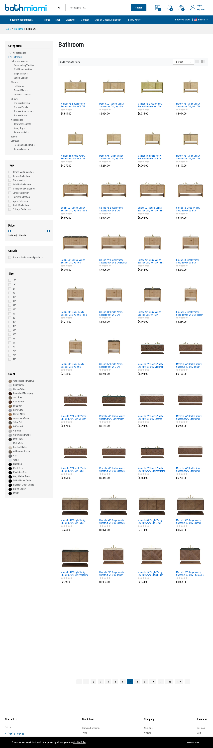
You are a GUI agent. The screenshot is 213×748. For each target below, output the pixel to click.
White (16, 459)
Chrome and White (22, 435)
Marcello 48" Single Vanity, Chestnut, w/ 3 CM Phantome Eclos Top (74, 574)
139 (179, 681)
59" (14, 330)
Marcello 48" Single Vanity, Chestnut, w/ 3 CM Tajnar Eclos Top (150, 522)
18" (14, 284)
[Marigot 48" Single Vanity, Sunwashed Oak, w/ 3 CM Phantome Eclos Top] (190, 138)
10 (152, 681)
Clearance (71, 19)
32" (14, 305)
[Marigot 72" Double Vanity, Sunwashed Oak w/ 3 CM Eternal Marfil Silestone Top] (152, 86)
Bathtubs (15, 140)
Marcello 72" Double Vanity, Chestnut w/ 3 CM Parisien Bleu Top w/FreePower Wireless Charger (112, 417)
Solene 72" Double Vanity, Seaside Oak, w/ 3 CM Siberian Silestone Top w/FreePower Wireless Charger (111, 209)
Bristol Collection (21, 205)
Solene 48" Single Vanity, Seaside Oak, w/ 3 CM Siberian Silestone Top (111, 313)
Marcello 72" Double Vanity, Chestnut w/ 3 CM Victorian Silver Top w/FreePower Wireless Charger (150, 365)
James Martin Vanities (23, 172)
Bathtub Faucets (21, 149)
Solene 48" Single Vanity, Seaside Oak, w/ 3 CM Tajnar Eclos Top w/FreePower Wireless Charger (151, 261)
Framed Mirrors (21, 90)
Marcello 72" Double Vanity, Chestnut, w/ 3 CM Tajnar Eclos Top (74, 469)
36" (14, 309)
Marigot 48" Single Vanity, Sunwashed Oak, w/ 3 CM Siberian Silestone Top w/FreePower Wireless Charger (73, 157)
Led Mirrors (19, 86)
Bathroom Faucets (22, 124)
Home (47, 19)
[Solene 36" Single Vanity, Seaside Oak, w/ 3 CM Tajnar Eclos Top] (190, 294)
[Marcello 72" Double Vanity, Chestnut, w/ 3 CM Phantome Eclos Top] (152, 450)
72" (14, 347)
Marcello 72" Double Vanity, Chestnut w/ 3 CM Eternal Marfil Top (189, 469)
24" (14, 288)
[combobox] (183, 62)
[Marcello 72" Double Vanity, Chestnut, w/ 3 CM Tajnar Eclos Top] (75, 450)
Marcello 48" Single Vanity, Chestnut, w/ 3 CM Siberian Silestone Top (189, 522)
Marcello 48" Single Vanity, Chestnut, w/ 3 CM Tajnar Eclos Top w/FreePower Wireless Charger (73, 522)
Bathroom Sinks (21, 132)
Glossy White (19, 389)
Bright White (18, 385)
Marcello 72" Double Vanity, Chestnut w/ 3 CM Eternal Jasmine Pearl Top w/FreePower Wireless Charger (189, 417)
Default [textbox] (179, 62)
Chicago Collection (22, 209)
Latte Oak (17, 405)
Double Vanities (21, 77)
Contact (85, 19)
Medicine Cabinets (22, 94)
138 (169, 681)
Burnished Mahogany (23, 393)
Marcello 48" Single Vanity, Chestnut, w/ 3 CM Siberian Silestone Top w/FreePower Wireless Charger (112, 522)
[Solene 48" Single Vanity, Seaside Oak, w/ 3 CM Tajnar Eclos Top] (75, 294)
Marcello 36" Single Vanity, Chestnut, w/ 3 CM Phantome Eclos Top (190, 574)
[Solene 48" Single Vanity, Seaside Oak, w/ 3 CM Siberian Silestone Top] (113, 294)
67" (14, 342)
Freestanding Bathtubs (24, 145)
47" (14, 322)
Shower (14, 99)
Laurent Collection (21, 197)
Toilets (14, 136)
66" (14, 338)
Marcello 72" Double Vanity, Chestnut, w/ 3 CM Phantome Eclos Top (151, 469)
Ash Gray (17, 397)
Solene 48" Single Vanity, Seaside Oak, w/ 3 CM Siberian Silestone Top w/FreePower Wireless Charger (188, 261)
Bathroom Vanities (19, 61)
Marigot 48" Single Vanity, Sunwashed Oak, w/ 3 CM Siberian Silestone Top (150, 157)
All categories (19, 53)
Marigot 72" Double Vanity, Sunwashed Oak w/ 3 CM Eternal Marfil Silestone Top (150, 105)
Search (138, 7)
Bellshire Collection (22, 184)
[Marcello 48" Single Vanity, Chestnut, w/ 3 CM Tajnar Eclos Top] (152, 502)
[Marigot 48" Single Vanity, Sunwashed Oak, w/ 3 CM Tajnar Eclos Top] (113, 138)
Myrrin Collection (20, 201)
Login (199, 5)
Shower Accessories (24, 111)
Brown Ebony (19, 489)
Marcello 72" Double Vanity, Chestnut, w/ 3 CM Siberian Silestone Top (112, 469)
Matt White (18, 443)
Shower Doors (20, 115)
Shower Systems (22, 103)
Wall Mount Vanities (23, 69)
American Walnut (21, 418)
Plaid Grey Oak (20, 472)
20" (14, 351)
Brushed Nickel (20, 447)
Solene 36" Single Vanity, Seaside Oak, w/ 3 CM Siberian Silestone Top (72, 365)
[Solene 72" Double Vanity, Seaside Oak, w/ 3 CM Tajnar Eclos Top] (152, 190)
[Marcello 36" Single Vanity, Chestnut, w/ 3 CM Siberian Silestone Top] (152, 554)
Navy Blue (17, 464)
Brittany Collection (21, 176)
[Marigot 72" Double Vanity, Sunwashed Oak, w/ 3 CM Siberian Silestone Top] (75, 86)
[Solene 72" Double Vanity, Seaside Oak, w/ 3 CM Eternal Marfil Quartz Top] (113, 242)
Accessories (17, 120)
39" (14, 313)
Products (18, 29)
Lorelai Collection (21, 192)
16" (14, 280)
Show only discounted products (28, 257)
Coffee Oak (18, 401)
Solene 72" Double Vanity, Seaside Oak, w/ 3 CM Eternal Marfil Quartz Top (113, 261)
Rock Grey (18, 468)
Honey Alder (19, 414)
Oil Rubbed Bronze (21, 451)
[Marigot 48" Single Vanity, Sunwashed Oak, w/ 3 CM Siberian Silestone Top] (152, 138)
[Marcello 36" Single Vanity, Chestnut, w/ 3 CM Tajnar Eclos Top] (113, 554)
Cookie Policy (79, 742)
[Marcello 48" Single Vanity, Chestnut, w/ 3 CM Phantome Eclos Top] (75, 554)
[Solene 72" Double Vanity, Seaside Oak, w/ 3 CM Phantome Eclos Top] (75, 242)
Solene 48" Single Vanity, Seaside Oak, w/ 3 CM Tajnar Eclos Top (74, 313)
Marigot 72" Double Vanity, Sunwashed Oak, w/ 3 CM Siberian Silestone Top (73, 105)
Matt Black (18, 439)
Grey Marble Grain (21, 476)
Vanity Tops (19, 128)
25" (14, 293)
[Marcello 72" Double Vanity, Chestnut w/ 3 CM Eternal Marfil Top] (190, 450)
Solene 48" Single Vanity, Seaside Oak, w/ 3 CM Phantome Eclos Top (149, 313)
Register (201, 9)
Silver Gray (18, 410)
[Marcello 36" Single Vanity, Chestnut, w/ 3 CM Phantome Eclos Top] (190, 554)
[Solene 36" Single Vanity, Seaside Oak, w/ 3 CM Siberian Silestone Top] (75, 346)
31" (14, 301)
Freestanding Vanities (24, 65)
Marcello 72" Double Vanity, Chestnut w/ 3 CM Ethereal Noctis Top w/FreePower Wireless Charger (150, 417)
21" (14, 355)
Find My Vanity (133, 19)
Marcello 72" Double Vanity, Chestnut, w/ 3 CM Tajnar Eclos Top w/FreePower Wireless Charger (189, 365)
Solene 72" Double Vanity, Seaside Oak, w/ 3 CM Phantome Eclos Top (73, 261)
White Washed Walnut (23, 380)
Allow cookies (193, 742)
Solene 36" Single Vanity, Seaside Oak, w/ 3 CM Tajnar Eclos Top (189, 313)
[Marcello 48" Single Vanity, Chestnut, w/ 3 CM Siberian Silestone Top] (190, 502)
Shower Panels (21, 107)
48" (14, 326)
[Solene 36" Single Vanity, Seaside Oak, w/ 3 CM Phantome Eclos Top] (113, 346)
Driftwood (18, 426)
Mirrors (14, 82)
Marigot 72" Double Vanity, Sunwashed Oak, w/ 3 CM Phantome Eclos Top (111, 105)
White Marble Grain (22, 480)
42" (14, 359)
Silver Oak (17, 422)
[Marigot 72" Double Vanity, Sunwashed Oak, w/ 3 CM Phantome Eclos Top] (113, 86)
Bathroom (17, 57)
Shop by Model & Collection (108, 19)
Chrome (17, 430)
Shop (57, 19)
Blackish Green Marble (23, 484)
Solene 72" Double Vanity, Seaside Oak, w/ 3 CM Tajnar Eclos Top (151, 209)
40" (14, 317)
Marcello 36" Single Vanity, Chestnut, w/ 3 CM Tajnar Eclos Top (111, 574)
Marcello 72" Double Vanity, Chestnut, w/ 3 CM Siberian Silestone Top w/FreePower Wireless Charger (74, 417)
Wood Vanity (19, 180)
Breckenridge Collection (24, 188)
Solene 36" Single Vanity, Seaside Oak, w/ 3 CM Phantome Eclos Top (111, 365)
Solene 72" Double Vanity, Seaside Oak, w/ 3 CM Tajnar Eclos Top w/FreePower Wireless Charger (74, 209)
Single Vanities (21, 73)
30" (14, 297)
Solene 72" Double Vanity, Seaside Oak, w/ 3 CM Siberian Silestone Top (188, 209)
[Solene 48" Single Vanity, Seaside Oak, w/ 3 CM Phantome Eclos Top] (152, 294)
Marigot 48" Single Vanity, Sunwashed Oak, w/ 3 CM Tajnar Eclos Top (111, 157)
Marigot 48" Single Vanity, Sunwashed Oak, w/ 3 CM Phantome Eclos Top (188, 157)
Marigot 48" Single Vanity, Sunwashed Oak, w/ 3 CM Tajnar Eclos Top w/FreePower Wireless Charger (188, 105)
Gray (15, 455)
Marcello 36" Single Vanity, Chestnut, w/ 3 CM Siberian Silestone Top (150, 574)
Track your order (182, 19)
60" (14, 334)
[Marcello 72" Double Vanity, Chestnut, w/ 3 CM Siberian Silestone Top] (113, 450)
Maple (16, 493)
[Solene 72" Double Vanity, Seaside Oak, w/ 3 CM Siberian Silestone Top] (190, 190)
